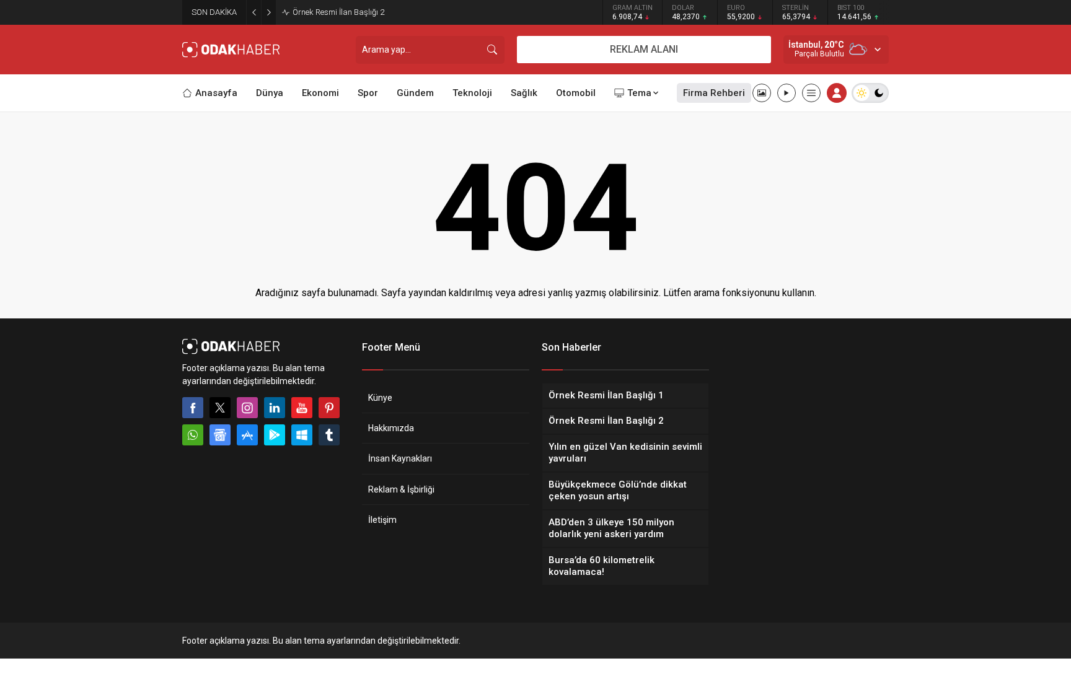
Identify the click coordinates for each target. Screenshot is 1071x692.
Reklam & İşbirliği (401, 489)
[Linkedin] (274, 407)
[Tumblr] (329, 434)
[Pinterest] (329, 407)
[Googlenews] (220, 434)
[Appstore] (247, 434)
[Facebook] (192, 407)
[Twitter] (220, 407)
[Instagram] (247, 407)
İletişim (382, 520)
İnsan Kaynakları (400, 458)
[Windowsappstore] (301, 434)
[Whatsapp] (192, 434)
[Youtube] (301, 407)
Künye (380, 398)
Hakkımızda (391, 428)
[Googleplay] (274, 434)
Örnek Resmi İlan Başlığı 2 (338, 12)
